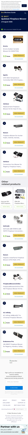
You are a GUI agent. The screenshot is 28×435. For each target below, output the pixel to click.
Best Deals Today (19, 405)
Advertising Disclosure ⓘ (7, 409)
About (5, 400)
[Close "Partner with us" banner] (26, 425)
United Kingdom (20, 409)
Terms (23, 400)
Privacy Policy (16, 9)
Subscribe (14, 388)
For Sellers (6, 405)
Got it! (24, 5)
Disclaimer (6, 402)
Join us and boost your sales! (9, 432)
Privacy (14, 400)
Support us (21, 402)
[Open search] (25, 13)
